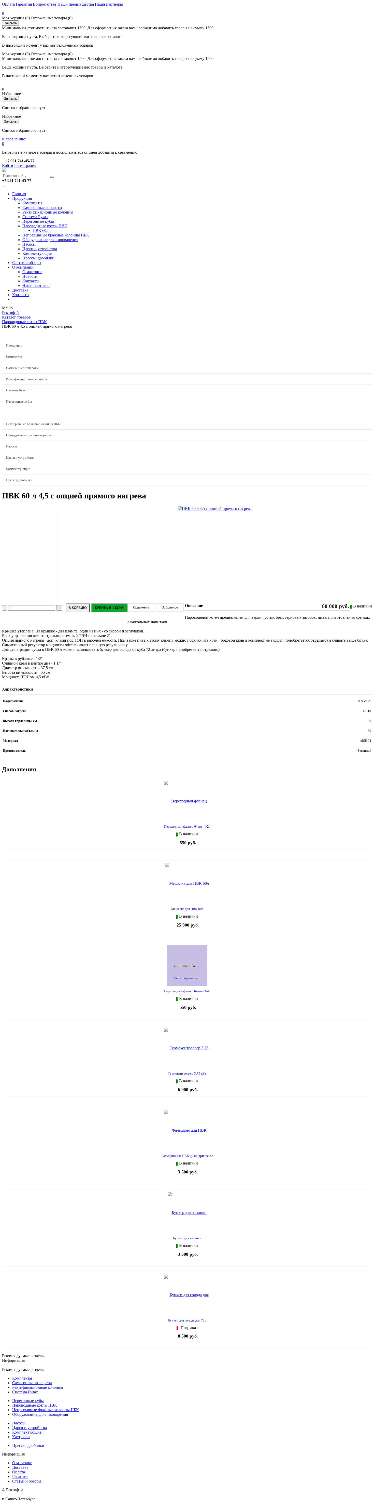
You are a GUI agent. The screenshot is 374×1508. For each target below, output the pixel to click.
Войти (7, 165)
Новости (29, 276)
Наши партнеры (109, 4)
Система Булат (35, 217)
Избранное (170, 607)
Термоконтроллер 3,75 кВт (187, 1073)
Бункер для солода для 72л (187, 1320)
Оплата (8, 4)
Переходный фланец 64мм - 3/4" (187, 991)
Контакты (30, 281)
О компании (23, 267)
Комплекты (32, 203)
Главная (19, 194)
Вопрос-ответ (44, 4)
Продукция (22, 198)
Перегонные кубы (38, 221)
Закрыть (10, 23)
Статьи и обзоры (26, 262)
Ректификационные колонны (47, 212)
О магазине (32, 272)
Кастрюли (21, 1437)
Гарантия (24, 4)
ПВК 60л (40, 230)
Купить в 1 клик (109, 608)
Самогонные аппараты (42, 207)
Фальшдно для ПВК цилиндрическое (187, 1156)
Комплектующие (37, 253)
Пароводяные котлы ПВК (44, 226)
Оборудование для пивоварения (50, 239)
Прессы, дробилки (38, 258)
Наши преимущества (76, 4)
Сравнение (141, 607)
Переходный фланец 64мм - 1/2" (187, 826)
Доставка (20, 290)
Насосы (29, 244)
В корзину (77, 608)
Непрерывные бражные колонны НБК (55, 235)
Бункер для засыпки (187, 1238)
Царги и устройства (39, 249)
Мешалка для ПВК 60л (187, 909)
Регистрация (25, 165)
